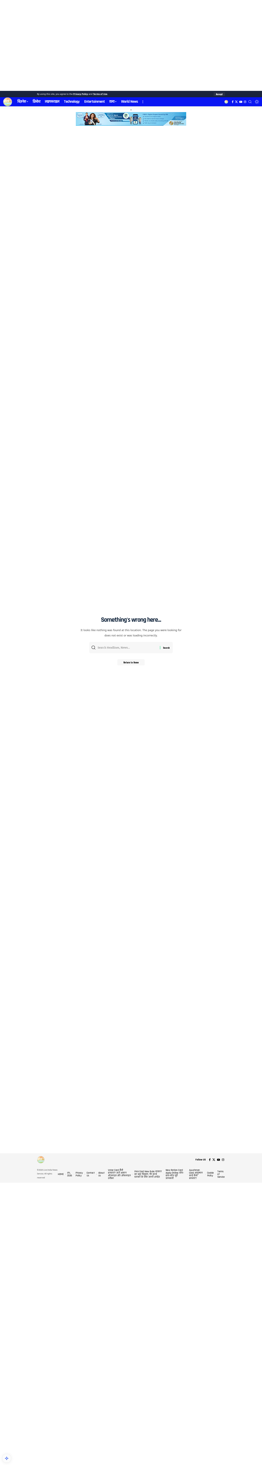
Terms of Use (100, 94)
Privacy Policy (80, 94)
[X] (236, 102)
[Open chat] (7, 1458)
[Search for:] (127, 647)
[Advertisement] (91, 45)
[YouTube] (240, 102)
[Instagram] (245, 102)
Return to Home (131, 662)
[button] (219, 94)
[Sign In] (226, 102)
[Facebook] (232, 102)
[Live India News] (7, 101)
